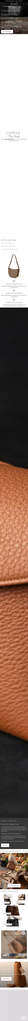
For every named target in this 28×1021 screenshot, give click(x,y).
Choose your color (9, 947)
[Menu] (1, 3)
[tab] (14, 954)
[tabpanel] (14, 941)
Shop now (5, 845)
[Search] (4, 3)
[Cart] (26, 3)
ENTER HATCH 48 (6, 978)
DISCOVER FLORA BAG (14, 885)
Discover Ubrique (7, 31)
